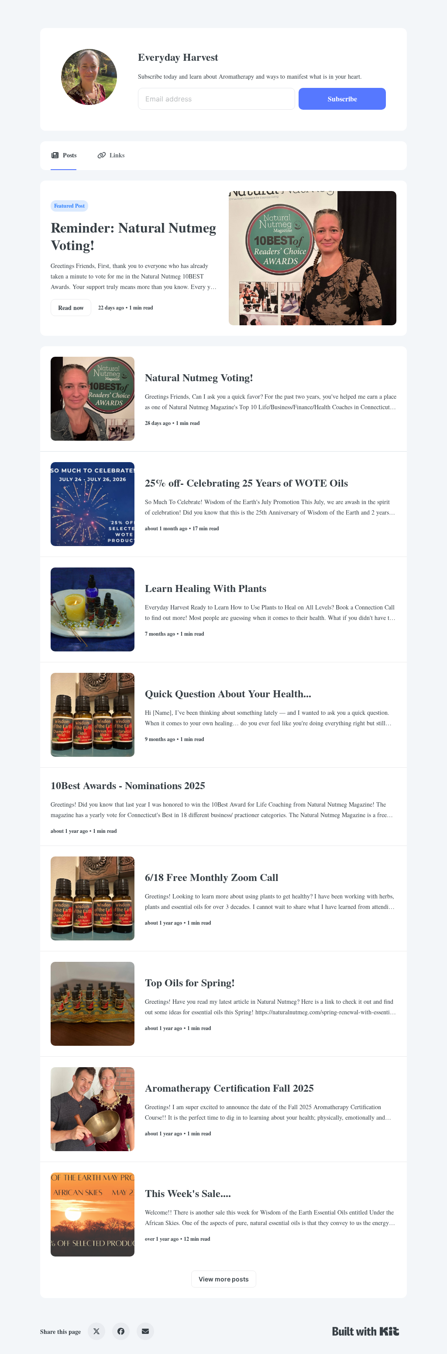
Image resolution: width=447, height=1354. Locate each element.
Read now (71, 307)
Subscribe (342, 99)
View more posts (224, 1279)
